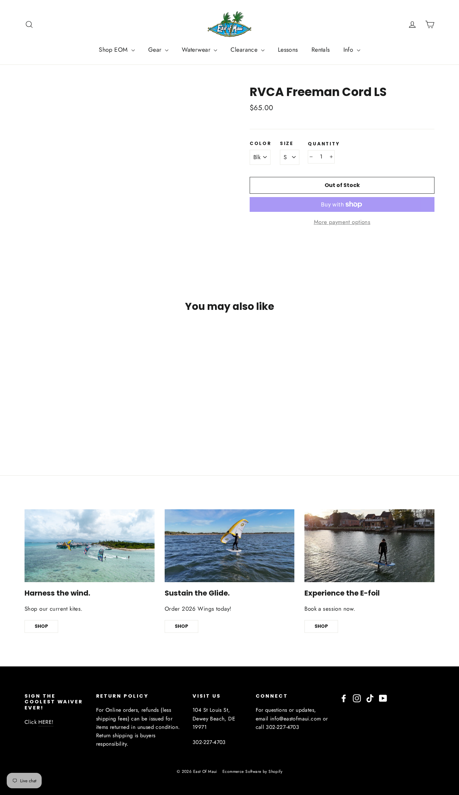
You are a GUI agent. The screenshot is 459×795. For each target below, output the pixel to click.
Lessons (288, 49)
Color (261, 143)
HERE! (45, 722)
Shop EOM (114, 49)
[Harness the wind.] (90, 545)
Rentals (320, 49)
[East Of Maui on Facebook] (344, 697)
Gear (155, 49)
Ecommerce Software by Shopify (252, 771)
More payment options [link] (342, 222)
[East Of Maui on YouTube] (383, 697)
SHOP (41, 626)
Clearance (245, 49)
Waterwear (197, 49)
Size (287, 143)
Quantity (324, 144)
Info (349, 49)
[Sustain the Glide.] (230, 545)
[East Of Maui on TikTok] (370, 697)
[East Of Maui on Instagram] (357, 697)
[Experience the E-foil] (369, 545)
